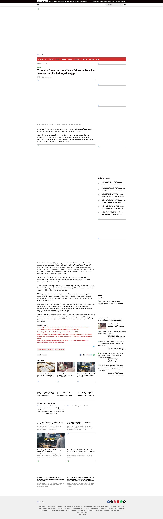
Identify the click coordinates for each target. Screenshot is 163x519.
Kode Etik (113, 510)
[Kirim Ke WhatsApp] (94, 355)
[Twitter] (111, 501)
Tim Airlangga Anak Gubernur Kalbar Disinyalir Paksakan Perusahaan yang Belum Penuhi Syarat (63, 327)
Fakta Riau (91, 510)
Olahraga (91, 59)
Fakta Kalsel (120, 506)
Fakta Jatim (104, 506)
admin (42, 76)
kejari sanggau (42, 349)
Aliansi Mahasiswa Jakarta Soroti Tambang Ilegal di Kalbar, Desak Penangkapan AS (113, 207)
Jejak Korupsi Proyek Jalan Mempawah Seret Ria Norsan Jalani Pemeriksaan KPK (113, 201)
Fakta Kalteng (43, 508)
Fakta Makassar (52, 508)
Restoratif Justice (59, 349)
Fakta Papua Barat (77, 506)
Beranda (40, 59)
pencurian (50, 349)
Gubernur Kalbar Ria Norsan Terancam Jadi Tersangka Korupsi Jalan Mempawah (113, 189)
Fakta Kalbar (42, 506)
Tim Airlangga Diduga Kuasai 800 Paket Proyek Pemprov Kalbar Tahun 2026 (99, 1)
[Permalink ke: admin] (38, 77)
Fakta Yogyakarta (81, 510)
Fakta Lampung (85, 508)
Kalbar (39, 67)
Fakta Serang (76, 508)
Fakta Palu (64, 510)
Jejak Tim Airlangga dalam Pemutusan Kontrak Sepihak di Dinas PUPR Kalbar (48, 1)
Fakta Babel (121, 508)
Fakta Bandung (88, 506)
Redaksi (119, 510)
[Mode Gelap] (125, 4)
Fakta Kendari (112, 508)
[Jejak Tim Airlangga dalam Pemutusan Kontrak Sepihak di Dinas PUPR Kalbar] (66, 367)
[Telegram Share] (90, 355)
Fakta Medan (112, 506)
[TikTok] (124, 501)
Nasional (51, 59)
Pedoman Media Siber (81, 512)
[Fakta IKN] (40, 55)
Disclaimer (106, 510)
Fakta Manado (56, 510)
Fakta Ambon (72, 510)
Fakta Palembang (46, 510)
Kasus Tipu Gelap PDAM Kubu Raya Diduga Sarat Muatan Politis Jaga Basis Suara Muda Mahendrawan (64, 334)
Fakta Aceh (60, 506)
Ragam (97, 59)
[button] (121, 4)
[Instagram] (115, 501)
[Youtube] (118, 501)
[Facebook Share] (80, 355)
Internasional (77, 59)
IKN (46, 59)
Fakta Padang (94, 508)
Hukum (70, 59)
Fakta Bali (60, 508)
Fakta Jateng (96, 506)
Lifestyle (85, 59)
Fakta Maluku (103, 508)
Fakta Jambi (68, 508)
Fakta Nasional (51, 506)
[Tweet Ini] (84, 355)
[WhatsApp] (121, 501)
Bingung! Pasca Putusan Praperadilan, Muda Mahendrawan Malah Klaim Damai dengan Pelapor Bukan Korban (64, 337)
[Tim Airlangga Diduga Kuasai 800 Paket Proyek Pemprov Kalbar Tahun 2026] (86, 367)
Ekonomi (63, 59)
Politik (57, 59)
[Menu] (38, 4)
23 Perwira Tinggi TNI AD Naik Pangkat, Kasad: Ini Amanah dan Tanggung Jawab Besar (112, 195)
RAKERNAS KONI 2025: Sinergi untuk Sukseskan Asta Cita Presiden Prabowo (112, 213)
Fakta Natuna (98, 510)
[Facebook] (108, 501)
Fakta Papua (67, 506)
